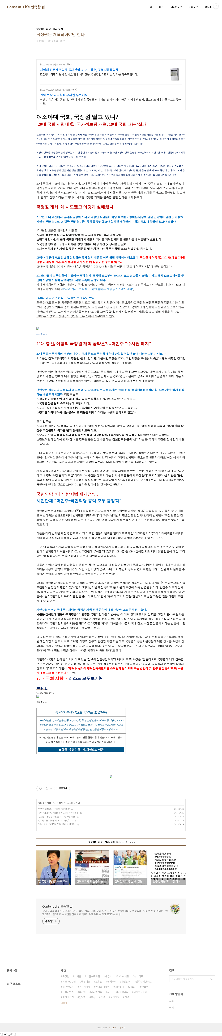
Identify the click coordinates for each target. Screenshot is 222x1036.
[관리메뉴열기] (216, 6)
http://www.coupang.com (55, 89)
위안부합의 (68, 986)
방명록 (208, 7)
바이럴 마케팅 (102, 986)
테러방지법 (96, 992)
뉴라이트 (138, 976)
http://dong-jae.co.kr (52, 64)
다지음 (77, 976)
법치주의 (111, 981)
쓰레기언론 (68, 992)
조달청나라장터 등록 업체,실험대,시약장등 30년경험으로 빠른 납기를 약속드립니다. (89, 74)
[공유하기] (47, 788)
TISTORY (112, 1027)
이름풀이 (119, 986)
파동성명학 (122, 992)
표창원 (98, 981)
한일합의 (126, 981)
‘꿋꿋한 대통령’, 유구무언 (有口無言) (54, 808)
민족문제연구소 (144, 981)
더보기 (64, 1002)
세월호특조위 (93, 976)
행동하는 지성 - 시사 (47, 802)
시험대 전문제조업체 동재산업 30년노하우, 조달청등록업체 (79, 70)
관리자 (122, 1027)
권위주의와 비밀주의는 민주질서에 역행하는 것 (58, 812)
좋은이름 (85, 981)
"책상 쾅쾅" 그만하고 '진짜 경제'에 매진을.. (57, 824)
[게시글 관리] (51, 788)
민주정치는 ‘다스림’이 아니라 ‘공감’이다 (55, 820)
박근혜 (82, 992)
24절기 (132, 986)
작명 (103, 997)
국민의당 (114, 997)
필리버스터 (68, 997)
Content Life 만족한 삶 (26, 7)
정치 (61, 802)
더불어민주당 (69, 981)
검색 (211, 979)
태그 (161, 7)
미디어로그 (176, 7)
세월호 (108, 976)
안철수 (145, 986)
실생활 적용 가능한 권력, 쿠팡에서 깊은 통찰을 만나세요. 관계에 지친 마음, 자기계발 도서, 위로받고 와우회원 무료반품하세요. (110, 101)
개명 (127, 997)
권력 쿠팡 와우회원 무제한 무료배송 (64, 95)
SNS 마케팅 (123, 976)
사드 (109, 992)
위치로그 (193, 7)
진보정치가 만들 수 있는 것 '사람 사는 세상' (56, 816)
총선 (93, 997)
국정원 (65, 976)
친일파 (82, 997)
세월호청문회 (140, 992)
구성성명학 (84, 986)
